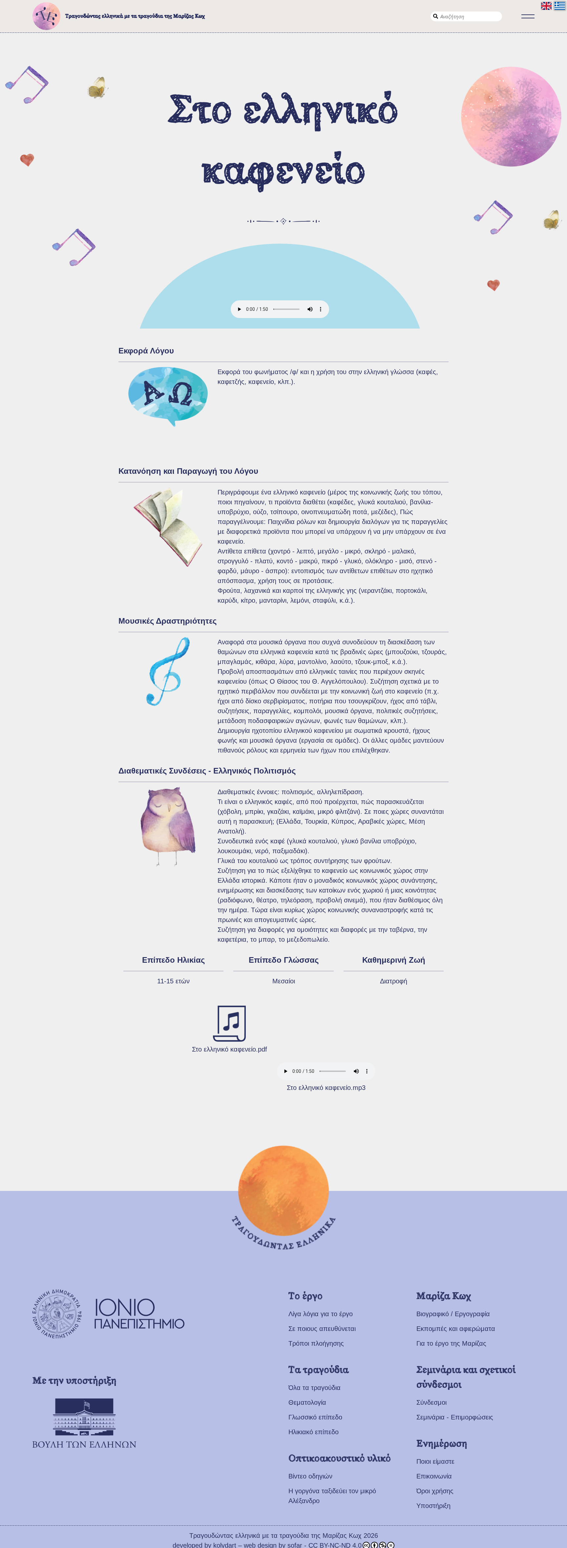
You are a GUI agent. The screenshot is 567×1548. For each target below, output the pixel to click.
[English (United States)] (546, 6)
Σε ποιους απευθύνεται (322, 1328)
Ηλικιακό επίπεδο (313, 1432)
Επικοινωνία (434, 1476)
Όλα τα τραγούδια (314, 1387)
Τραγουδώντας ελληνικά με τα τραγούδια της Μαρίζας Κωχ (135, 16)
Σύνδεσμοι (431, 1402)
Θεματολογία (307, 1402)
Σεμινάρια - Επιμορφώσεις (454, 1417)
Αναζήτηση (435, 16)
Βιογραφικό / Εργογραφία (453, 1313)
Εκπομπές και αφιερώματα (455, 1328)
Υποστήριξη (433, 1505)
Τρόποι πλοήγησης (316, 1343)
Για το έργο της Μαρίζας (451, 1343)
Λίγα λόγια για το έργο (320, 1313)
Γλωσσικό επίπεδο (315, 1417)
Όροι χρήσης (434, 1491)
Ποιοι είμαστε (435, 1461)
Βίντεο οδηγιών (310, 1476)
